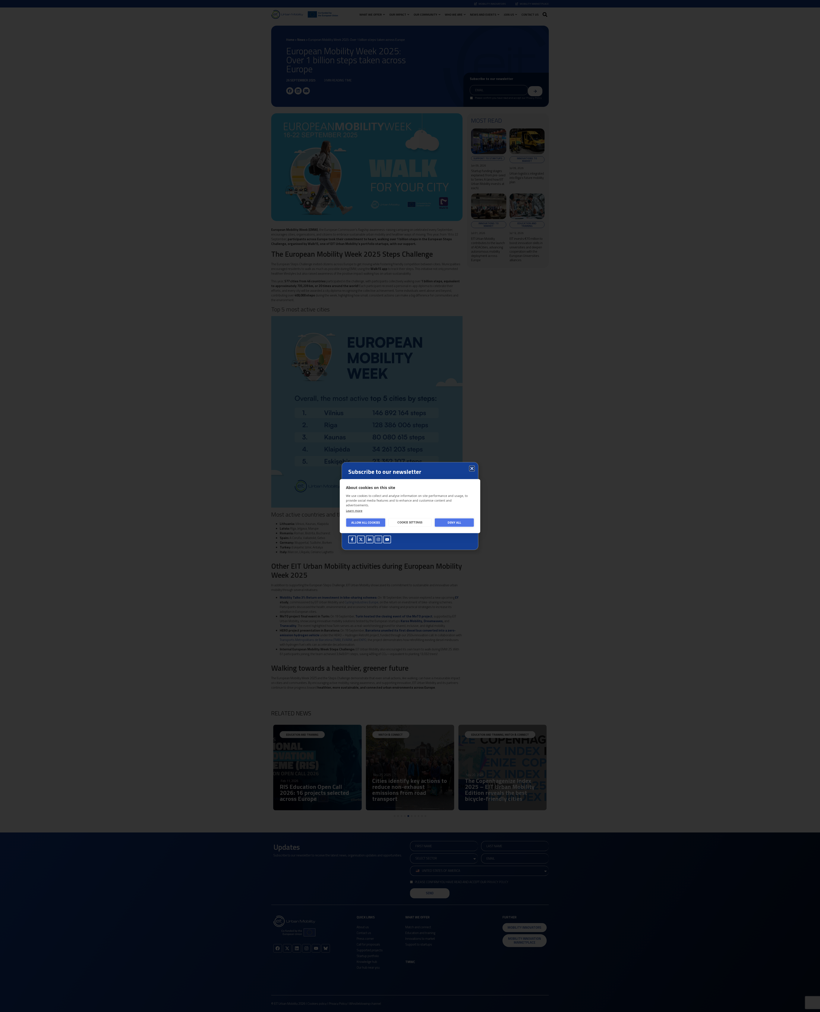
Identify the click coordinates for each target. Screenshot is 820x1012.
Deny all (454, 522)
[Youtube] (387, 539)
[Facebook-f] (352, 539)
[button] (472, 468)
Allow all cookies (365, 522)
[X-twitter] (361, 539)
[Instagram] (378, 539)
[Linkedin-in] (369, 539)
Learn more (354, 510)
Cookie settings (409, 522)
